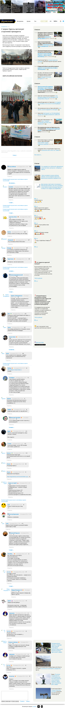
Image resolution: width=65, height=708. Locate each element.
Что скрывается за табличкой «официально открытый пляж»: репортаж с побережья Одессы (52, 168)
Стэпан (9, 443)
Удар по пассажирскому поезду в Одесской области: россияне (45, 43)
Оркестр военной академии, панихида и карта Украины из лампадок (45, 88)
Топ (35, 21)
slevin (9, 327)
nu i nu (9, 572)
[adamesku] (5, 616)
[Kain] (3, 507)
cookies (34, 706)
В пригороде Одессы (43, 60)
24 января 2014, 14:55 (22, 676)
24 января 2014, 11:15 (15, 353)
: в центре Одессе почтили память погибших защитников (46, 91)
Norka (9, 232)
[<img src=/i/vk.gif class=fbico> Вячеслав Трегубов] (5, 420)
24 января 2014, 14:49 (21, 654)
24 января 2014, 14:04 (25, 217)
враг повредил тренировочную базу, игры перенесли (44, 122)
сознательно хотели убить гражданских (46, 45)
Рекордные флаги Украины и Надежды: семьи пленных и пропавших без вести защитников (46, 35)
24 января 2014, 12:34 (19, 572)
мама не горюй (12, 483)
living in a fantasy (13, 642)
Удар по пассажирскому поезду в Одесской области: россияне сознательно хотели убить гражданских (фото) (17, 9)
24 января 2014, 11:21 (18, 431)
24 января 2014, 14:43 (18, 665)
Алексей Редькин (15, 533)
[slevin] (4, 327)
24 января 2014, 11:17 (19, 368)
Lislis (7, 523)
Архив (28, 21)
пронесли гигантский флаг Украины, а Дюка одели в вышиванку (45, 55)
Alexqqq (9, 248)
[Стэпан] (3, 446)
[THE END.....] (3, 556)
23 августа (37, 29)
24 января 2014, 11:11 (17, 232)
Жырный (10, 240)
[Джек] (3, 434)
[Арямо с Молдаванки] (6, 296)
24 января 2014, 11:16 (17, 327)
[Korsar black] (5, 339)
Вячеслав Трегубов (15, 417)
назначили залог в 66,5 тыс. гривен (50, 150)
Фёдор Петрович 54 (16, 590)
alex (9, 313)
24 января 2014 (4, 26)
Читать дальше (38, 278)
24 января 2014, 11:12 (21, 240)
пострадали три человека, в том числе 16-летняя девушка (49, 102)
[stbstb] (3, 603)
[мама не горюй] (4, 483)
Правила (22, 701)
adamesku (12, 613)
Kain (9, 504)
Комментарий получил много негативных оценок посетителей (15, 180)
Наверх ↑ (15, 155)
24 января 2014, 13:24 (21, 613)
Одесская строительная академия (46, 96)
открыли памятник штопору (56, 690)
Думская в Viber (40, 342)
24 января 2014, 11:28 (19, 187)
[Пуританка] (3, 261)
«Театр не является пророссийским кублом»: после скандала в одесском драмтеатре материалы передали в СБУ (51, 177)
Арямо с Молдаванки (16, 295)
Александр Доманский (16, 275)
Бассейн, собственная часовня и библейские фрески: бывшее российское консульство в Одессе (46, 75)
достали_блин (13, 217)
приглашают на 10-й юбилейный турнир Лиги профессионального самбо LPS (49, 113)
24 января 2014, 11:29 (18, 472)
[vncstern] (5, 187)
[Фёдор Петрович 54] (5, 590)
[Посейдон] (5, 380)
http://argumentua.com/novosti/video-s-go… (18, 476)
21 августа (37, 137)
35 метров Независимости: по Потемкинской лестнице (46, 51)
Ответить (9, 176)
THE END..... (10, 554)
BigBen (9, 409)
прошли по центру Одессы (44, 37)
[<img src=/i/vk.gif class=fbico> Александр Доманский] (5, 277)
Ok (38, 706)
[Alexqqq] (3, 248)
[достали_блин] (5, 219)
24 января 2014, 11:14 (22, 259)
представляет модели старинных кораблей (43, 143)
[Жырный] (4, 239)
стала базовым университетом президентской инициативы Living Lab (48, 97)
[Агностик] (5, 679)
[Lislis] (2, 523)
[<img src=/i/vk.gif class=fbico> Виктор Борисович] (3, 517)
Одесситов (40, 113)
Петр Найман (12, 166)
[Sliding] (3, 371)
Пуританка (11, 259)
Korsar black (12, 337)
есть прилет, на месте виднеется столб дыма (49, 109)
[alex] (3, 316)
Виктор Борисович (14, 514)
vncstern (11, 187)
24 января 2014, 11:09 (22, 166)
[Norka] (3, 234)
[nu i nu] (4, 572)
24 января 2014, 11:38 (25, 514)
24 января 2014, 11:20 (19, 409)
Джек (9, 431)
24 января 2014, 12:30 (19, 631)
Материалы (20, 21)
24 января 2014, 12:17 (21, 554)
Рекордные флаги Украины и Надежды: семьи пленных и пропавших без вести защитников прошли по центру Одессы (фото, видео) (6, 8)
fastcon (9, 453)
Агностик (11, 676)
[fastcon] (3, 453)
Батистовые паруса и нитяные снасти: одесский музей (45, 140)
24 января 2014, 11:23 (18, 443)
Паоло (8, 464)
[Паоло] (3, 463)
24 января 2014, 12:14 (21, 377)
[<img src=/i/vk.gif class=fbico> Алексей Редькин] (5, 535)
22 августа (37, 83)
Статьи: (37, 163)
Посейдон (11, 377)
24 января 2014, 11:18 (17, 398)
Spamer (9, 398)
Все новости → (38, 154)
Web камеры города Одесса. (15, 369)
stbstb (9, 601)
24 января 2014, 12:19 (19, 601)
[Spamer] (3, 398)
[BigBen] (3, 412)
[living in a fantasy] (4, 642)
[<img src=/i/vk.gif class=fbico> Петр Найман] (3, 169)
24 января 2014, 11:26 (19, 453)
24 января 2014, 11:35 (16, 504)
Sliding (9, 368)
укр (50, 21)
